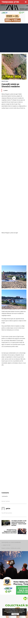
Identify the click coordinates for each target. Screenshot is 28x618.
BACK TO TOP (6, 545)
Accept (15, 614)
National (3, 501)
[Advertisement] (14, 37)
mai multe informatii (18, 612)
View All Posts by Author (7, 513)
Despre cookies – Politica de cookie (11, 548)
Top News (8, 501)
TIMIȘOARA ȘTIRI (10, 2)
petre (6, 90)
